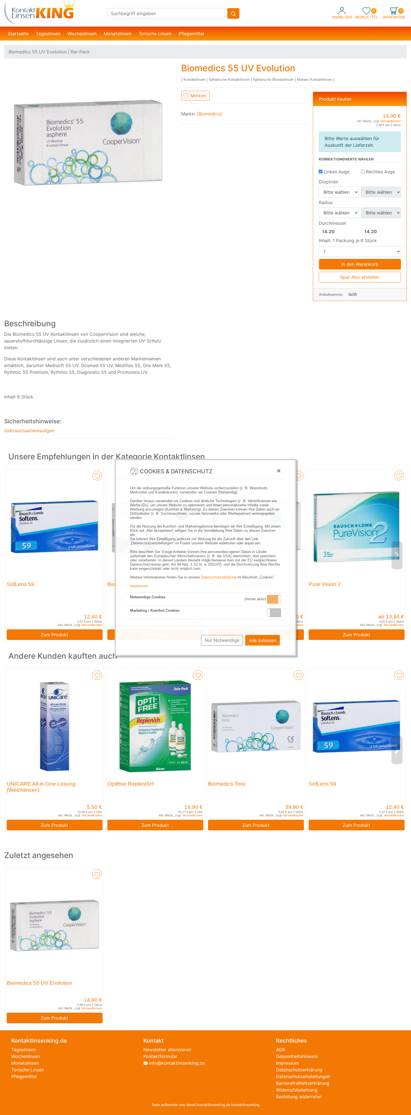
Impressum (139, 586)
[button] (274, 599)
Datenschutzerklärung (218, 577)
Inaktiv (276, 612)
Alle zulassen (262, 640)
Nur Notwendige (222, 640)
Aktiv (274, 599)
